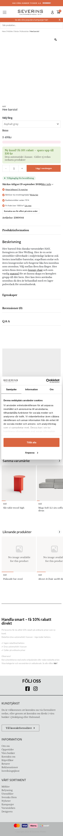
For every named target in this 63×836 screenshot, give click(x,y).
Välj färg (7, 118)
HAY (4, 106)
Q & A (6, 321)
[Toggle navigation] (4, 12)
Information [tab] (31, 389)
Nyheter (6, 801)
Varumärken (8, 808)
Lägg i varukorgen (44, 168)
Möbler (6, 786)
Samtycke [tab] (11, 389)
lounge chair (35, 270)
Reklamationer (10, 767)
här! (55, 663)
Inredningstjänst (10, 771)
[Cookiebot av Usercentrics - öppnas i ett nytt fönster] (46, 381)
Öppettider (8, 749)
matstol (14, 273)
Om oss (6, 746)
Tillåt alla (31, 442)
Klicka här (34, 194)
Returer (6, 763)
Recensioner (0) (12, 308)
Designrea (7, 811)
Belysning (7, 790)
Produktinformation (15, 230)
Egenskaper (9, 295)
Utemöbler (7, 793)
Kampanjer (8, 804)
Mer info (46, 184)
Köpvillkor (7, 760)
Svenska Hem (9, 797)
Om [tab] (52, 389)
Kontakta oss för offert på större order (21, 211)
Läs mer (28, 205)
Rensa (5, 130)
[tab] (31, 230)
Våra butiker (8, 753)
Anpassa (29, 452)
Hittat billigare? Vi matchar (16, 189)
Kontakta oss (8, 756)
